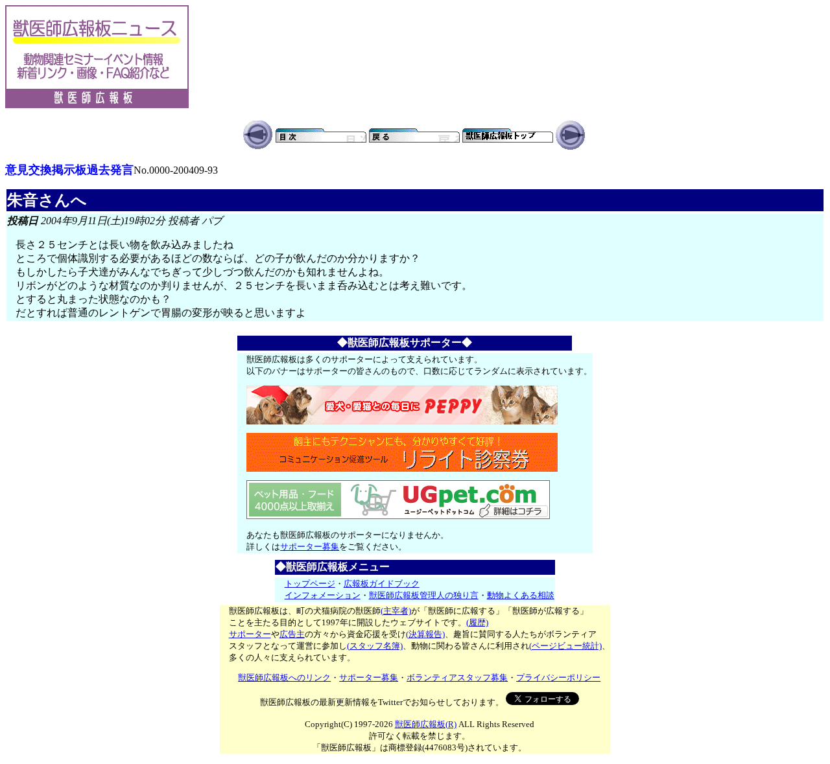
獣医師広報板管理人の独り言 (424, 595)
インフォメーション (323, 595)
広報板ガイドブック (382, 583)
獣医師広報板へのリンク (284, 677)
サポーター (250, 634)
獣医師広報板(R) (425, 724)
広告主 (292, 634)
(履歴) (477, 622)
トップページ (310, 583)
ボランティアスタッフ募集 (457, 677)
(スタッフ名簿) (375, 646)
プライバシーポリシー (558, 677)
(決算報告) (425, 634)
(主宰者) (396, 611)
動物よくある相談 (520, 595)
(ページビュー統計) (565, 646)
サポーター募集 (309, 546)
